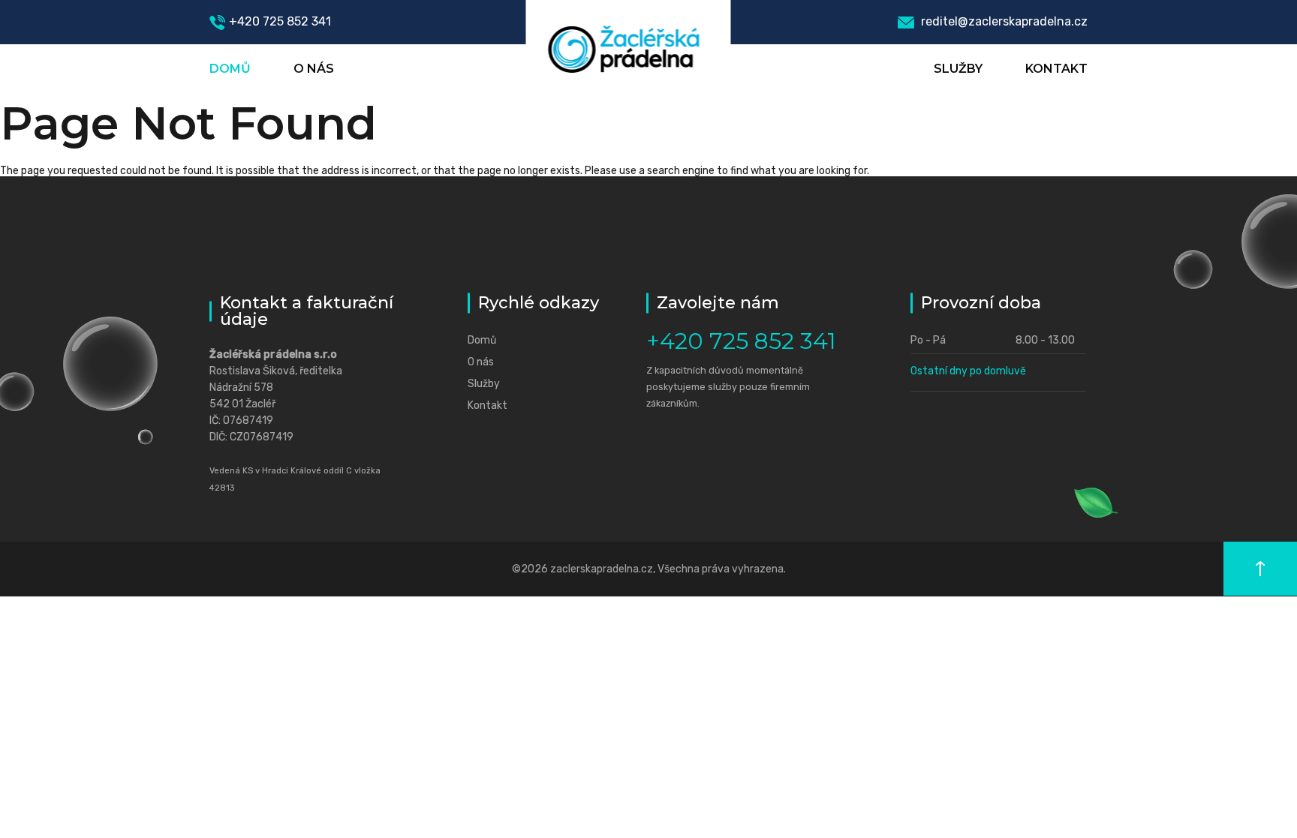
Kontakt (1056, 69)
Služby (958, 69)
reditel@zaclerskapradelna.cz (1003, 21)
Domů (230, 69)
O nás (313, 69)
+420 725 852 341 (280, 21)
